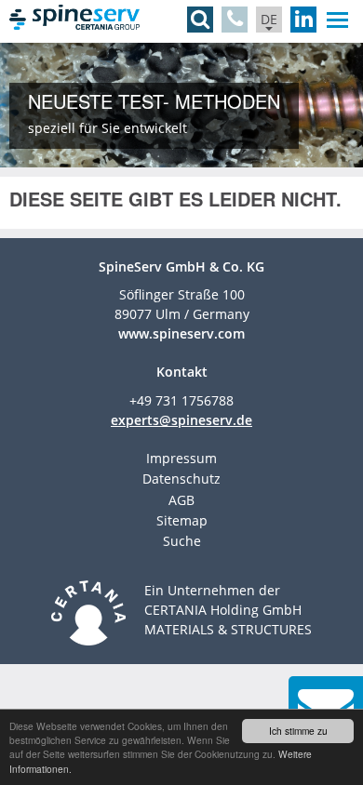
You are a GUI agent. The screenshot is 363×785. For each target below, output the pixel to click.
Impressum (181, 458)
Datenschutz (181, 478)
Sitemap (182, 520)
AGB (181, 500)
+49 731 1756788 (181, 400)
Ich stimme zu (298, 731)
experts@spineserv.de (181, 420)
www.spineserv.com (181, 333)
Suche (182, 541)
